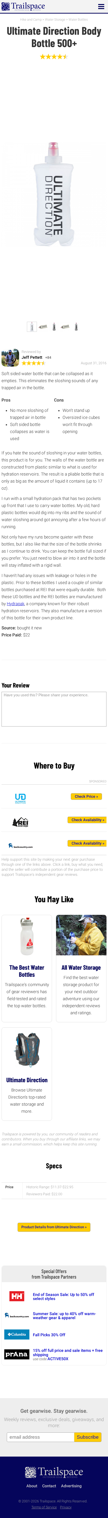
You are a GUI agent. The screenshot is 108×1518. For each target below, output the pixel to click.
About (31, 1486)
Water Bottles (78, 19)
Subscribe (88, 1437)
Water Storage (55, 19)
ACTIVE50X (57, 1358)
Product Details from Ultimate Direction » (54, 1227)
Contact (49, 1486)
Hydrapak (15, 603)
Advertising (71, 1486)
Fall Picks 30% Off (49, 1334)
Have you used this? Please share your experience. (46, 695)
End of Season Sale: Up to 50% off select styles (63, 1296)
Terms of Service (44, 1507)
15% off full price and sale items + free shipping (68, 1352)
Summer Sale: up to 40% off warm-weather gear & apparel (64, 1315)
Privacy (66, 1507)
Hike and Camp (31, 19)
